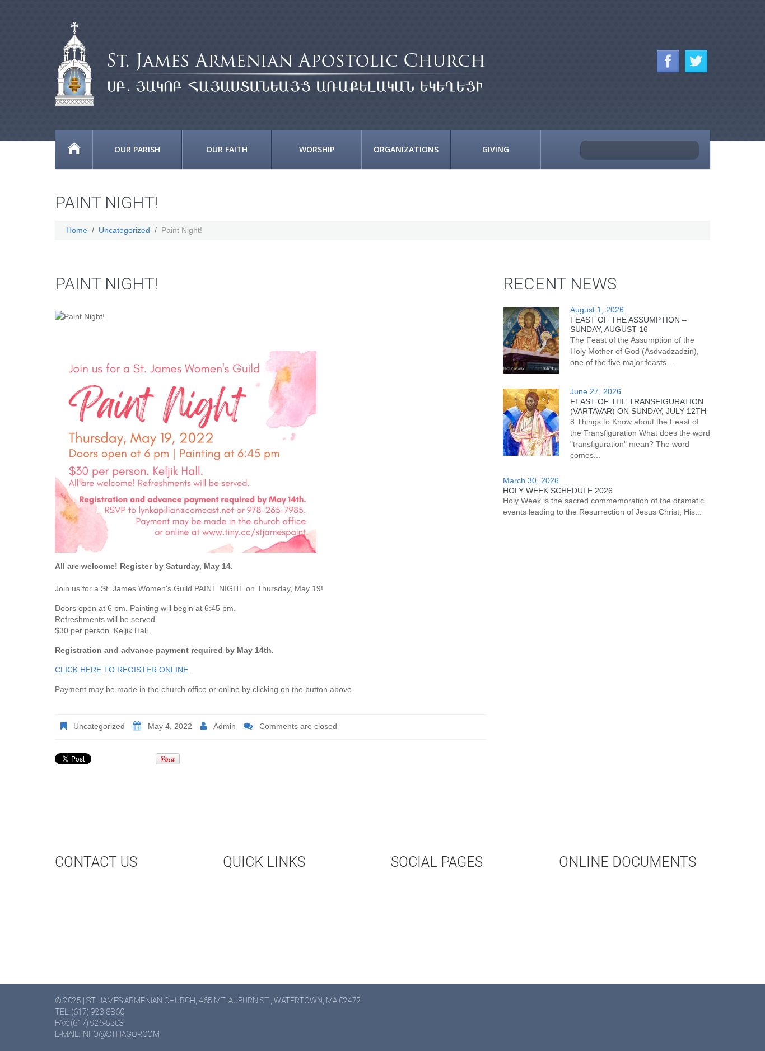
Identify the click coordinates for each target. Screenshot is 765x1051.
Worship (316, 149)
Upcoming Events (280, 889)
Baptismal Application (626, 907)
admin (224, 726)
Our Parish (137, 149)
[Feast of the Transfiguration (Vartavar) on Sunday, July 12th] (531, 422)
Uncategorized (124, 230)
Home (73, 149)
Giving (495, 149)
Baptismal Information (628, 926)
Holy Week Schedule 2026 (558, 490)
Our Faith (227, 149)
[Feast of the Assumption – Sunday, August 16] (531, 340)
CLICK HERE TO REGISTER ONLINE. (122, 669)
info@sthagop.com (120, 1034)
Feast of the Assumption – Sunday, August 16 (628, 324)
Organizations (406, 149)
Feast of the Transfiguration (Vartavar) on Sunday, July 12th (638, 406)
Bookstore (266, 926)
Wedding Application (623, 889)
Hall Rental (267, 907)
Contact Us (99, 889)
